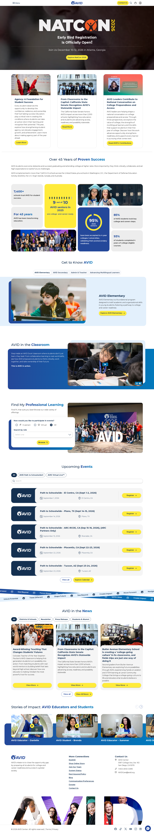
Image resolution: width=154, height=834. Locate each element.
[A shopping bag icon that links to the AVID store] (135, 3)
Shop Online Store (77, 764)
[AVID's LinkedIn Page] (141, 830)
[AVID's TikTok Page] (120, 830)
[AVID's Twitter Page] (126, 830)
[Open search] (131, 3)
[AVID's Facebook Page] (115, 830)
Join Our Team (75, 767)
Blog (71, 778)
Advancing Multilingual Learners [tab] (105, 273)
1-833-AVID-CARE (125, 769)
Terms (48, 829)
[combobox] (41, 435)
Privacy (55, 829)
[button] (141, 706)
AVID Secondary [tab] (60, 273)
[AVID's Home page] (77, 3)
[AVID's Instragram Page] (136, 830)
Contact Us (73, 788)
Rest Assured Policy (77, 774)
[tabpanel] (77, 301)
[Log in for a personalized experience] (140, 3)
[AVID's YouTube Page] (131, 830)
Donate (72, 785)
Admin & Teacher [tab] (79, 273)
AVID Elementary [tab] (42, 273)
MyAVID (72, 760)
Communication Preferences (81, 781)
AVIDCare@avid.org (126, 772)
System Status (75, 771)
